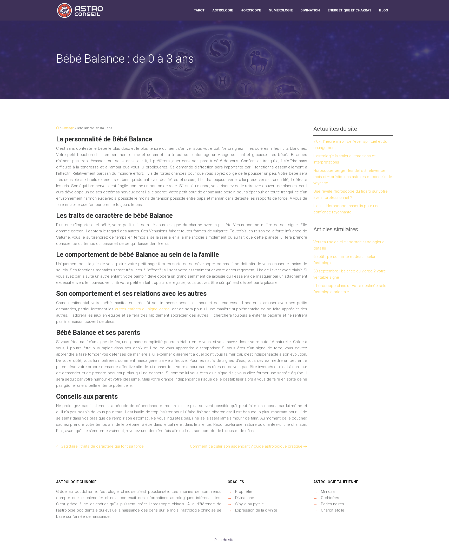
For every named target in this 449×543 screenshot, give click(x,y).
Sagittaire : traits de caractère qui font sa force (102, 446)
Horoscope (251, 10)
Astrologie (222, 10)
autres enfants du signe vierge (142, 309)
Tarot (199, 10)
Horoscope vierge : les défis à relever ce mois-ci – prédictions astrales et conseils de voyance (352, 176)
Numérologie (281, 10)
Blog (383, 10)
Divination (310, 10)
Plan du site (224, 540)
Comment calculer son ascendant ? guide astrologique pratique (246, 446)
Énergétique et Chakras (349, 10)
